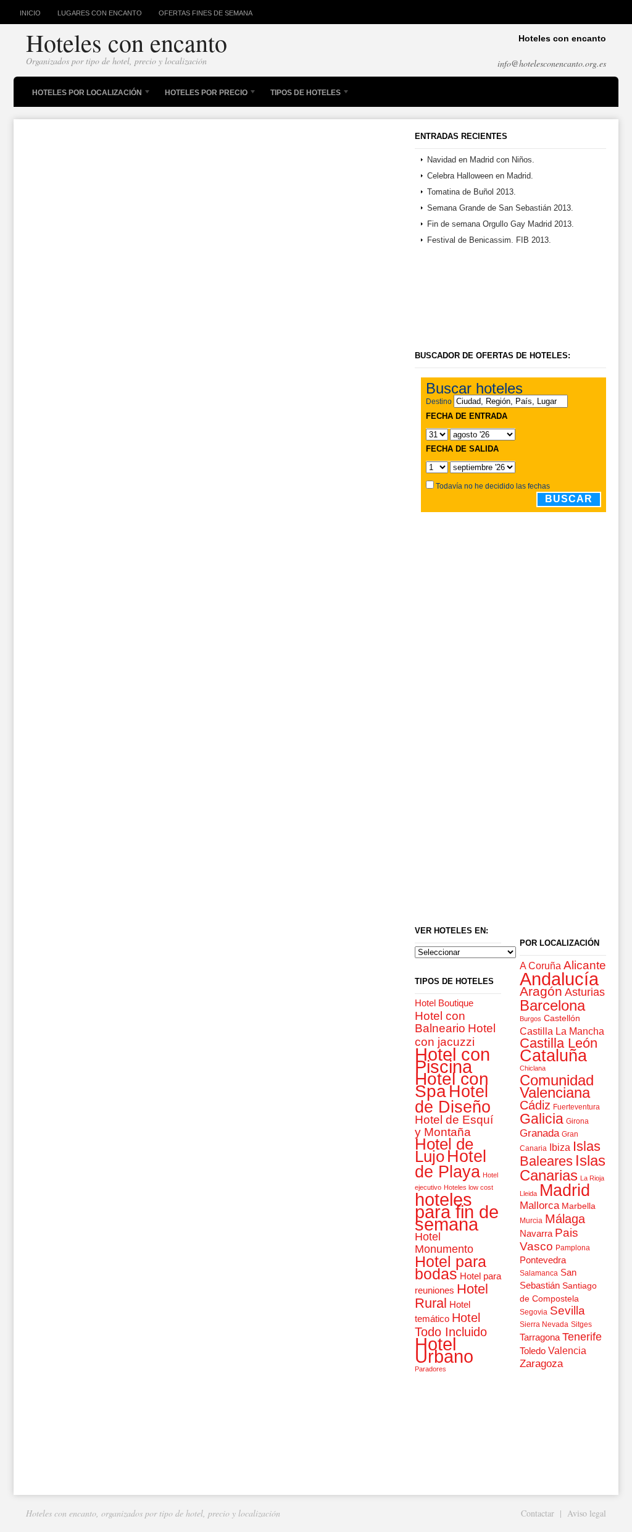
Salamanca (539, 1273)
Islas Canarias (562, 1168)
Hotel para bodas (450, 1267)
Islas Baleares (560, 1153)
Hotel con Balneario (440, 1022)
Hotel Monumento (444, 1243)
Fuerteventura (576, 1107)
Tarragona (540, 1337)
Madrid (564, 1190)
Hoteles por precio (203, 94)
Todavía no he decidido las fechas (493, 486)
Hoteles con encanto (126, 42)
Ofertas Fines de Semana (205, 13)
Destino (439, 401)
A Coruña (540, 965)
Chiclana (533, 1068)
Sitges (581, 1324)
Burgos (530, 1018)
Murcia (531, 1220)
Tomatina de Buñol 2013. (471, 191)
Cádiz (535, 1105)
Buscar (568, 499)
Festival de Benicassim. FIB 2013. (489, 240)
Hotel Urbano (444, 1350)
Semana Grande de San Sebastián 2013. (500, 208)
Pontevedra (543, 1260)
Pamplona (572, 1248)
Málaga (565, 1219)
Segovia (533, 1312)
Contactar (537, 1513)
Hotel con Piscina (452, 1060)
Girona (577, 1121)
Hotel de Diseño (453, 1099)
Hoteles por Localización (84, 94)
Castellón (562, 1018)
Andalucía (559, 979)
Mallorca (539, 1205)
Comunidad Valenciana (557, 1086)
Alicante (584, 965)
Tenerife (582, 1337)
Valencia (567, 1350)
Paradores (430, 1369)
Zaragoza (541, 1364)
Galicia (541, 1119)
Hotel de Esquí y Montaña (454, 1125)
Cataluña (553, 1055)
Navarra (536, 1233)
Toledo (533, 1350)
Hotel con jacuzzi (455, 1035)
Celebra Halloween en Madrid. (480, 175)
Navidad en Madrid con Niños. (480, 159)
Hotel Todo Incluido (451, 1325)
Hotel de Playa (450, 1164)
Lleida (528, 1193)
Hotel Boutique (444, 1003)
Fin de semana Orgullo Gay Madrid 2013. (500, 224)
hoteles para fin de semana (457, 1212)
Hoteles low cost (468, 1187)
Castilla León (558, 1043)
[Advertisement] (458, 301)
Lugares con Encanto (99, 13)
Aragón (541, 991)
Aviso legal (586, 1513)
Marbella (579, 1206)
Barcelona (552, 1006)
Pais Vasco (549, 1239)
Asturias (585, 992)
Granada (539, 1133)
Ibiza (559, 1147)
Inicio (30, 13)
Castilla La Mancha (562, 1031)
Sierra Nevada (544, 1324)
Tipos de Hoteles (302, 94)
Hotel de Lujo (444, 1150)
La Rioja (592, 1178)
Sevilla (567, 1310)
